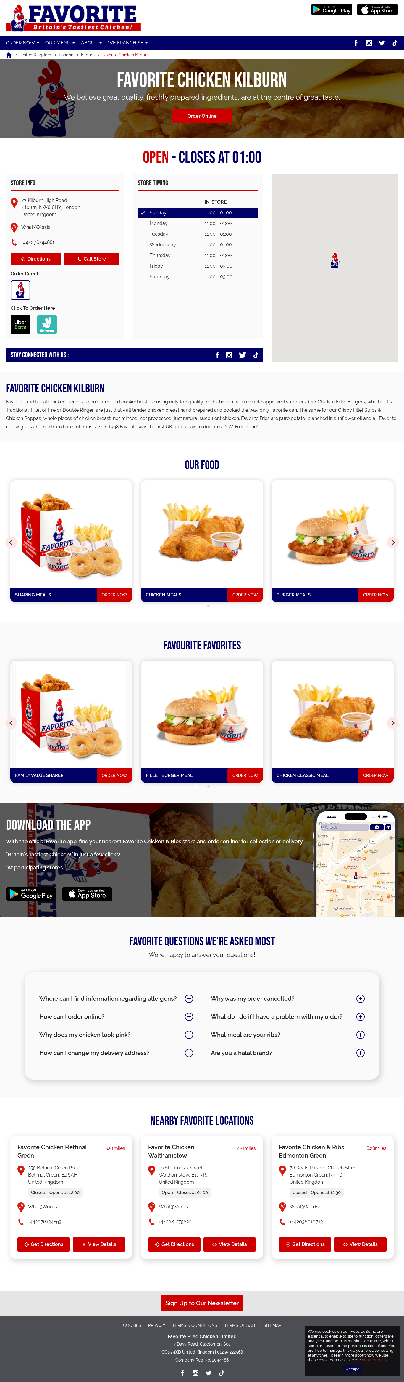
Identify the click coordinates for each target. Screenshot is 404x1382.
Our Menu (58, 43)
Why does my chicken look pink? (85, 1034)
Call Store (95, 259)
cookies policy (374, 1360)
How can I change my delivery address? (94, 1053)
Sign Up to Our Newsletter (202, 1303)
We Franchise (125, 43)
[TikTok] (395, 43)
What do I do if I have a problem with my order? (276, 1016)
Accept (352, 1369)
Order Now (20, 43)
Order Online (202, 116)
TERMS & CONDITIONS (194, 1325)
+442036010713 (306, 1222)
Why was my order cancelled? (253, 998)
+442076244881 (37, 242)
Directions (39, 259)
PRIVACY (156, 1325)
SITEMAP (272, 1325)
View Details (102, 1244)
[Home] (13, 54)
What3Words (35, 227)
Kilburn (88, 54)
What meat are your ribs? (245, 1034)
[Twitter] (382, 43)
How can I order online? (72, 1016)
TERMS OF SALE (240, 1325)
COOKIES (132, 1325)
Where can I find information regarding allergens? (108, 998)
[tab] (195, 606)
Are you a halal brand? (241, 1053)
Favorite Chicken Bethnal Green (52, 1151)
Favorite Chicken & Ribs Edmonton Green (311, 1151)
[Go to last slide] (11, 542)
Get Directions (47, 1244)
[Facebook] (356, 43)
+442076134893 (45, 1222)
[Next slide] (393, 542)
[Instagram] (369, 43)
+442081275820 (175, 1222)
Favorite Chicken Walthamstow (171, 1151)
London (66, 54)
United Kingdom (35, 54)
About (89, 43)
